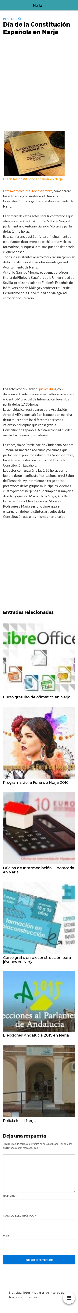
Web (6, 1235)
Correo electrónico (19, 1215)
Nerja (37, 5)
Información (12, 18)
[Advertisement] (39, 89)
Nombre (10, 1195)
